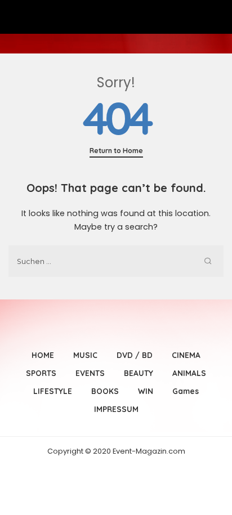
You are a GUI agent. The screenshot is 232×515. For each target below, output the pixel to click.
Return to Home (116, 150)
